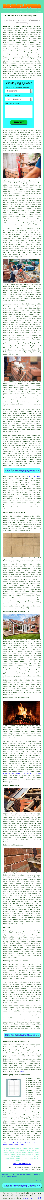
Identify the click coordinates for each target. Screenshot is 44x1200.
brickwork (18, 183)
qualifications (35, 318)
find (10, 1045)
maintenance (8, 827)
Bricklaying (8, 476)
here (22, 1071)
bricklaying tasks (10, 1131)
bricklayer (20, 179)
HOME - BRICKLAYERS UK (22, 1164)
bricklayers (8, 340)
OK (39, 1198)
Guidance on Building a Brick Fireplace (22, 773)
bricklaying (35, 384)
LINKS (20, 11)
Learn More (28, 1198)
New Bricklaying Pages (21, 1174)
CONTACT (31, 11)
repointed (7, 901)
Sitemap (5, 1174)
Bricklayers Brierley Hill (14, 1145)
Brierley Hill (35, 476)
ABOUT (25, 11)
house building (9, 937)
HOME (16, 11)
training (30, 306)
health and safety (11, 292)
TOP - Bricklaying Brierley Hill (20, 1143)
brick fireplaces (11, 1111)
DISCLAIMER (38, 11)
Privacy (39, 1180)
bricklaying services (25, 1139)
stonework (18, 1125)
